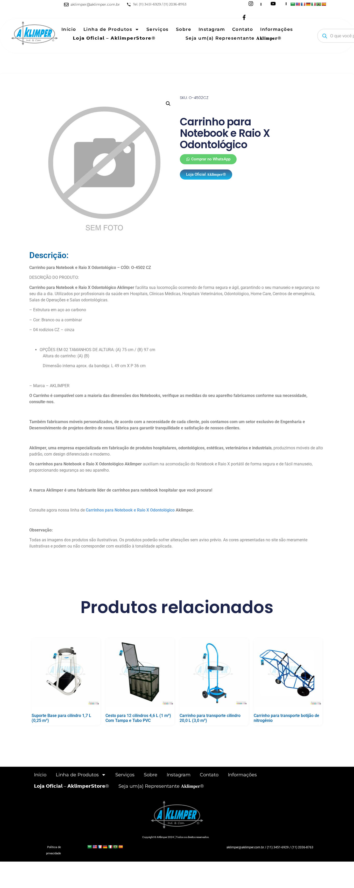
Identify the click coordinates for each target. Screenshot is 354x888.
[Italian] (313, 4)
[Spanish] (323, 4)
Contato (242, 29)
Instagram (212, 29)
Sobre (184, 29)
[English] (297, 4)
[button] (168, 103)
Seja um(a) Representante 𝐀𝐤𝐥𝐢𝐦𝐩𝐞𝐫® (234, 38)
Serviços (157, 29)
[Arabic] (292, 4)
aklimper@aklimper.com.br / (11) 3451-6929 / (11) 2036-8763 (269, 847)
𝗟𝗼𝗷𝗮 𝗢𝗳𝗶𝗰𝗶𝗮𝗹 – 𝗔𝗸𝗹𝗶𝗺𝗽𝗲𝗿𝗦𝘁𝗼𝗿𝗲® (114, 38)
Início (68, 29)
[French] (303, 4)
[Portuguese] (318, 4)
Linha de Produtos (107, 29)
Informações (276, 29)
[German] (308, 4)
